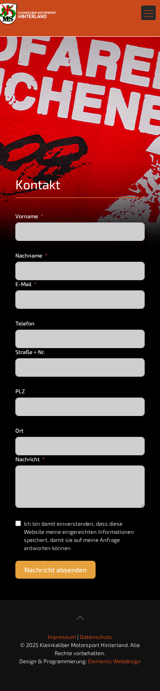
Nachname (28, 255)
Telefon (25, 323)
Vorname (26, 216)
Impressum (62, 636)
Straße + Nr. (30, 351)
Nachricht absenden (55, 569)
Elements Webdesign (114, 661)
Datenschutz (96, 636)
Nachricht (27, 459)
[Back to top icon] (80, 618)
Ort (19, 430)
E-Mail (23, 284)
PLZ (20, 391)
